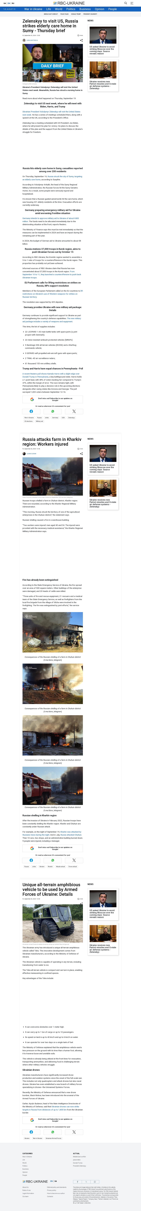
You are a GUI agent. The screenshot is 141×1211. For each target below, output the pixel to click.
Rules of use (27, 1190)
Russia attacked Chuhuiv (70, 835)
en (9, 3)
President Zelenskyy (90, 14)
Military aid (39, 421)
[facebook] (77, 1182)
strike (47, 417)
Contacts (50, 1196)
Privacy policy (51, 1190)
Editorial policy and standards (56, 1187)
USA (63, 417)
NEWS (90, 20)
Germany (55, 417)
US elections (28, 421)
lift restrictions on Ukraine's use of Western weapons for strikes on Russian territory (53, 294)
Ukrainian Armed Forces (53, 1138)
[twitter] (86, 1182)
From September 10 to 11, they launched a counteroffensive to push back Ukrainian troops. (52, 274)
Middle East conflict (51, 14)
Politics (70, 9)
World (58, 9)
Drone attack (73, 866)
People (112, 9)
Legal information (28, 1193)
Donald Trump (76, 14)
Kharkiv (50, 866)
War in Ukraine (33, 9)
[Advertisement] (52, 150)
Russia (39, 417)
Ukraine (41, 866)
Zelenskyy (71, 417)
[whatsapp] (94, 1182)
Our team (25, 1196)
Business (85, 9)
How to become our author (56, 1193)
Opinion (99, 9)
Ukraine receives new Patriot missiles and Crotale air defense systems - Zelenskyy (103, 85)
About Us (25, 1187)
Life (48, 9)
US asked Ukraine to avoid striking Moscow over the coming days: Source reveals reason (102, 50)
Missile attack (60, 866)
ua (5, 3)
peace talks (64, 14)
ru (13, 3)
